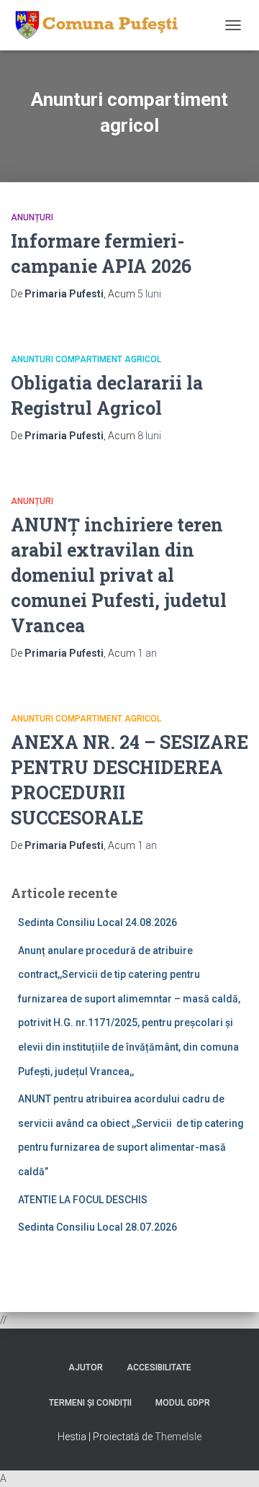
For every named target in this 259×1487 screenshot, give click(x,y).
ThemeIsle (178, 1436)
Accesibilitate (159, 1367)
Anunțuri (32, 217)
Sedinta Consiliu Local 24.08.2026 (97, 922)
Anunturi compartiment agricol (86, 359)
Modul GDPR (182, 1403)
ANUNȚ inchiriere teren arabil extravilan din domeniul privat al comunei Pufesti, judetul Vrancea (119, 575)
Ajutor (85, 1367)
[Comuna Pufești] (100, 25)
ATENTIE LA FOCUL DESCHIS (82, 1199)
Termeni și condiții (90, 1403)
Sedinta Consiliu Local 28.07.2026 (97, 1227)
